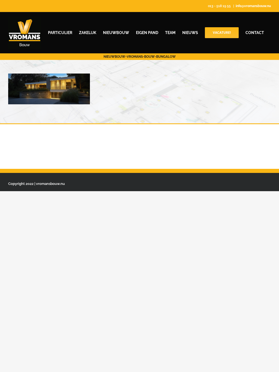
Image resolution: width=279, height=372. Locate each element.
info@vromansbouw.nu (253, 6)
